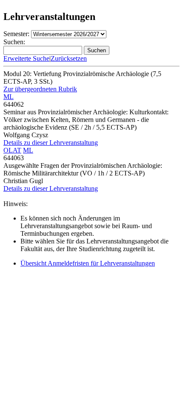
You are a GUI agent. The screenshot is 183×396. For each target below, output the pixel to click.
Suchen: (14, 41)
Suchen (96, 50)
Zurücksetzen (69, 58)
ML (8, 96)
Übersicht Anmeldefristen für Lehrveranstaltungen (87, 263)
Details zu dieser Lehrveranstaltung (50, 142)
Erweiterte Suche (26, 58)
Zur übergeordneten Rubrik (40, 89)
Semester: (16, 33)
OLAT (12, 150)
